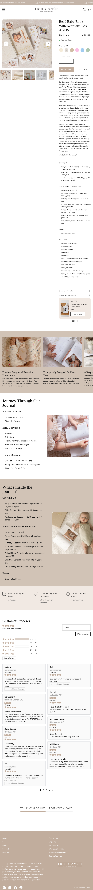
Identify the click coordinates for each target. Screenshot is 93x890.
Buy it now (83, 69)
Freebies (5, 852)
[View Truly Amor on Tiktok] (10, 888)
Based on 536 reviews (11, 628)
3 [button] (46, 790)
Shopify (88, 887)
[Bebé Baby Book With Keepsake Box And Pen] (5, 75)
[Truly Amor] (46, 9)
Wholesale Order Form (57, 852)
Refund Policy (54, 845)
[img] (86, 35)
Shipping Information (66, 291)
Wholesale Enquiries (57, 849)
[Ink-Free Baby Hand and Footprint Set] (65, 308)
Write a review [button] (83, 634)
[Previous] (6, 43)
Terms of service (55, 856)
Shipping (52, 842)
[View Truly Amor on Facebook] (15, 888)
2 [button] (43, 790)
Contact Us (53, 838)
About (4, 845)
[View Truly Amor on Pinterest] (21, 888)
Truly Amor (82, 887)
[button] (84, 9)
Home (4, 838)
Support (5, 849)
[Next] (48, 43)
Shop (4, 842)
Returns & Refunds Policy (68, 295)
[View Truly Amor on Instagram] (4, 888)
